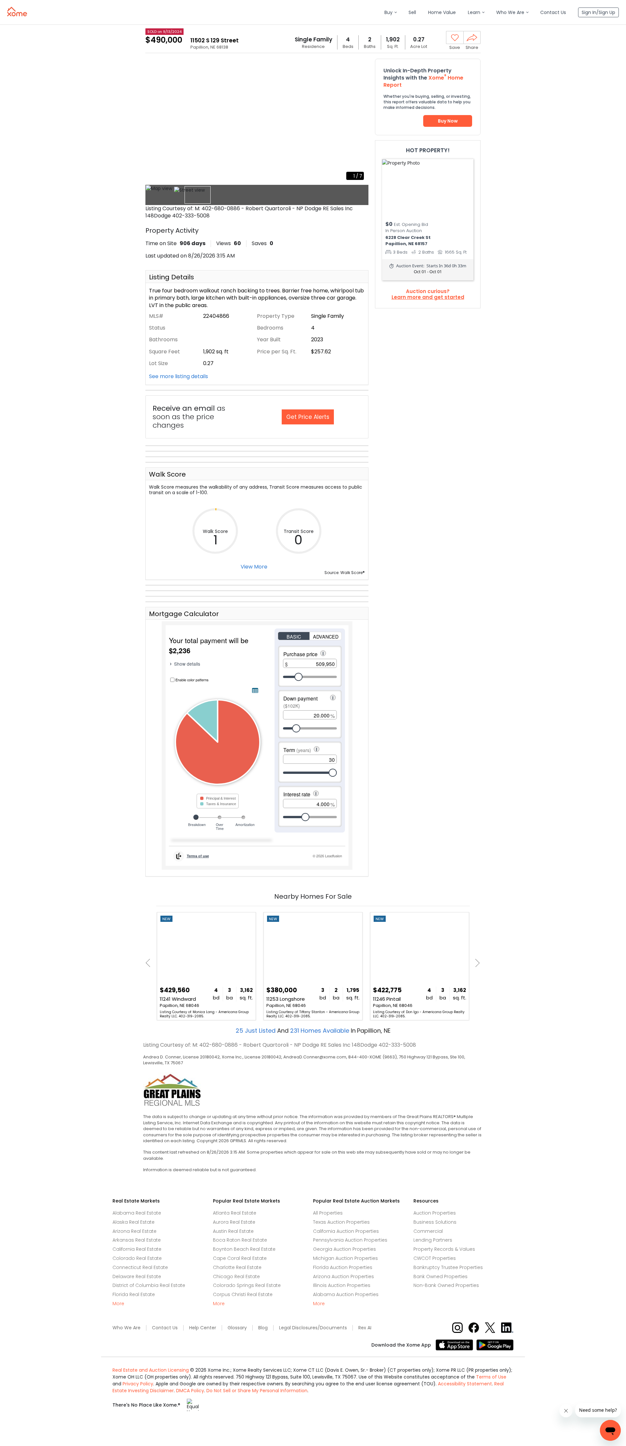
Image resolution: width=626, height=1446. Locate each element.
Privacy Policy (138, 1383)
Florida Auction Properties (342, 1267)
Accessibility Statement (465, 1383)
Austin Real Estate (233, 1231)
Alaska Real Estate (133, 1222)
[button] (390, 12)
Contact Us (165, 1328)
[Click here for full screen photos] (360, 67)
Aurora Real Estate (234, 1222)
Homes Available (320, 1030)
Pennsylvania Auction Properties (350, 1240)
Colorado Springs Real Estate (247, 1285)
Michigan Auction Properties (345, 1258)
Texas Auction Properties (341, 1222)
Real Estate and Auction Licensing (150, 1370)
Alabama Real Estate (136, 1213)
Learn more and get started (428, 297)
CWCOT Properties (434, 1258)
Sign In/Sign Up (598, 12)
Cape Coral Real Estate (240, 1258)
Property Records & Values (444, 1249)
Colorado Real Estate (137, 1258)
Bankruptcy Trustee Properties (448, 1267)
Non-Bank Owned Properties (446, 1285)
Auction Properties (434, 1213)
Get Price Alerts (307, 417)
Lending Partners (432, 1240)
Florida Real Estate (133, 1294)
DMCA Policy (190, 1390)
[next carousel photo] (360, 121)
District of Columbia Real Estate (148, 1285)
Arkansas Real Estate (136, 1240)
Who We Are (126, 1328)
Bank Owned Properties (440, 1276)
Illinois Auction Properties (341, 1285)
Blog (263, 1328)
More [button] (118, 1303)
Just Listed (256, 1030)
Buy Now (448, 121)
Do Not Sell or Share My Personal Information (256, 1390)
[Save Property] (454, 37)
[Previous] (150, 963)
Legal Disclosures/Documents (313, 1328)
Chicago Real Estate (236, 1276)
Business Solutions (434, 1222)
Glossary (237, 1328)
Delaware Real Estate (136, 1276)
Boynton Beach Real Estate (244, 1249)
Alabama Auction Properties (346, 1294)
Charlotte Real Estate (237, 1267)
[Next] (475, 963)
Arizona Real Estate (134, 1231)
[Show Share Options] (472, 37)
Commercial (428, 1231)
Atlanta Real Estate (234, 1213)
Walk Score (167, 474)
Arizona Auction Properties (343, 1276)
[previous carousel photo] (154, 121)
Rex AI (364, 1328)
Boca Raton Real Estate (240, 1240)
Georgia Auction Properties (344, 1249)
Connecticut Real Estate (140, 1267)
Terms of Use (491, 1377)
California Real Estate (136, 1249)
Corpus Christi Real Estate (243, 1294)
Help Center (202, 1328)
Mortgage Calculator (184, 613)
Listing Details (171, 277)
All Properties (328, 1213)
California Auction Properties (346, 1231)
